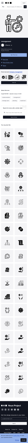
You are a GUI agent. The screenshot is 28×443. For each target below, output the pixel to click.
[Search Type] (3, 6)
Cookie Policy (16, 435)
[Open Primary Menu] (2, 3)
